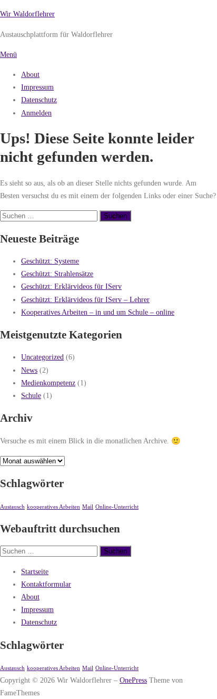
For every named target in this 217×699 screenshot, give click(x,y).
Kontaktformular (46, 584)
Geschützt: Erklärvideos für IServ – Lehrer (85, 299)
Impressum (37, 87)
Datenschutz (39, 99)
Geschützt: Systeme (50, 261)
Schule (31, 395)
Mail (87, 507)
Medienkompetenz (48, 382)
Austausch (12, 507)
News (29, 370)
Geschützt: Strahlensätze (57, 273)
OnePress (133, 680)
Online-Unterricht (117, 507)
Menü (8, 54)
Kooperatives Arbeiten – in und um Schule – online (97, 312)
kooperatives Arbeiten (53, 507)
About (30, 74)
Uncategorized (42, 357)
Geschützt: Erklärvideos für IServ (71, 286)
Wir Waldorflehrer (27, 13)
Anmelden (36, 113)
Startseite (34, 571)
